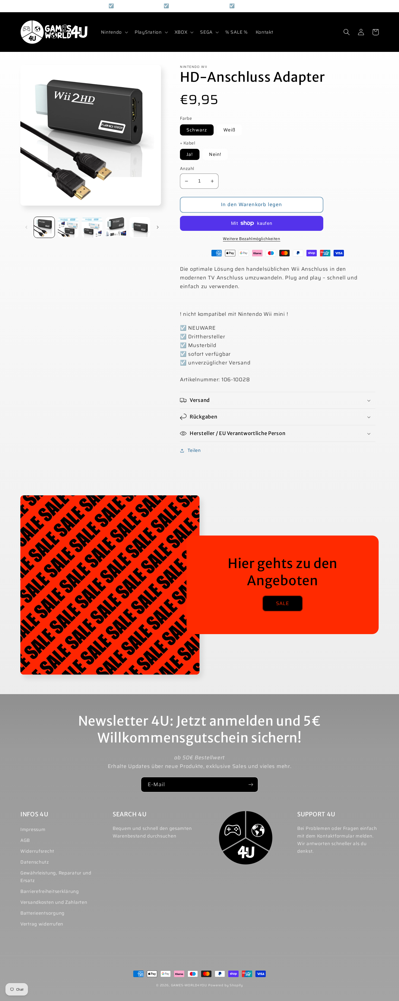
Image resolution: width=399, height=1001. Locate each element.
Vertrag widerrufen (41, 923)
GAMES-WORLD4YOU (189, 985)
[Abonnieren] (250, 784)
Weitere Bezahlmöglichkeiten (251, 238)
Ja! (189, 154)
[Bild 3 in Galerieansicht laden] (92, 227)
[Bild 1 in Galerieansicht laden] (44, 227)
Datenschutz (34, 861)
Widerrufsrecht (37, 851)
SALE (282, 603)
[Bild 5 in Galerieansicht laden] (139, 227)
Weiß (229, 129)
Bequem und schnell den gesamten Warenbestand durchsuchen (152, 832)
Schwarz (196, 129)
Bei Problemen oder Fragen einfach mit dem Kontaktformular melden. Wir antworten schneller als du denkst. (337, 840)
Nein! (215, 154)
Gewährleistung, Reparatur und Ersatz (55, 876)
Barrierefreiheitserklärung (49, 891)
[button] (114, 32)
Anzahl (187, 169)
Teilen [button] (194, 450)
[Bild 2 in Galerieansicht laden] (68, 227)
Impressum (32, 829)
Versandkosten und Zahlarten (53, 902)
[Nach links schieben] (26, 227)
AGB (25, 840)
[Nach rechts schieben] (158, 227)
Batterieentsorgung (42, 913)
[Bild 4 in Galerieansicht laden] (116, 227)
